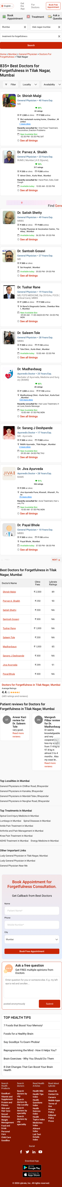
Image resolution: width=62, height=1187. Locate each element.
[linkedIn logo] (34, 1153)
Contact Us (53, 1094)
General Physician (28, 54)
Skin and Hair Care (5, 1109)
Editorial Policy (52, 1116)
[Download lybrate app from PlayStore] (31, 1170)
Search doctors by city (22, 1094)
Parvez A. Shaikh (11, 601)
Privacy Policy (51, 1110)
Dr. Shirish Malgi (29, 96)
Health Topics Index (39, 1118)
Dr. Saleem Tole (28, 333)
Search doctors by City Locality (22, 1102)
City (6, 932)
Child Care (6, 1137)
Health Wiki (38, 1091)
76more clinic (25, 497)
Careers (52, 1097)
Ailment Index (36, 1129)
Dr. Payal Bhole (28, 525)
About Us (52, 1091)
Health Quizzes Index (37, 1111)
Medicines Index (37, 1124)
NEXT (54, 560)
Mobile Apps (54, 1100)
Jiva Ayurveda (10, 664)
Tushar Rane (9, 628)
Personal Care (5, 1132)
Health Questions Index (37, 1102)
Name (7, 903)
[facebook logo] (21, 1153)
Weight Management (7, 1121)
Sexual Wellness (5, 1115)
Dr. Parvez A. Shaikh (32, 152)
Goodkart (5, 1093)
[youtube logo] (40, 1153)
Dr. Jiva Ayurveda (30, 469)
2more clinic (25, 447)
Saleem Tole (9, 637)
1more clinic (25, 124)
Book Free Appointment (53, 6)
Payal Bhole (9, 674)
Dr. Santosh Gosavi (31, 251)
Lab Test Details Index (37, 1137)
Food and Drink (5, 1127)
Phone (7, 918)
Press (51, 1121)
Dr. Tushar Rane (28, 287)
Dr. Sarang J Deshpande (35, 428)
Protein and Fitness (6, 1103)
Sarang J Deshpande (13, 655)
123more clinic (26, 400)
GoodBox (5, 1140)
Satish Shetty (9, 610)
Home (3, 54)
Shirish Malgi (9, 591)
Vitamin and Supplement (7, 1098)
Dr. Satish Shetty (29, 213)
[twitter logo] (27, 1153)
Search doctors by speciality (22, 1110)
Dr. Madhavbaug (29, 369)
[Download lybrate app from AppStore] (31, 1177)
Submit (49, 1003)
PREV (7, 560)
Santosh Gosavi (11, 619)
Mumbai (12, 54)
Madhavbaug (10, 646)
